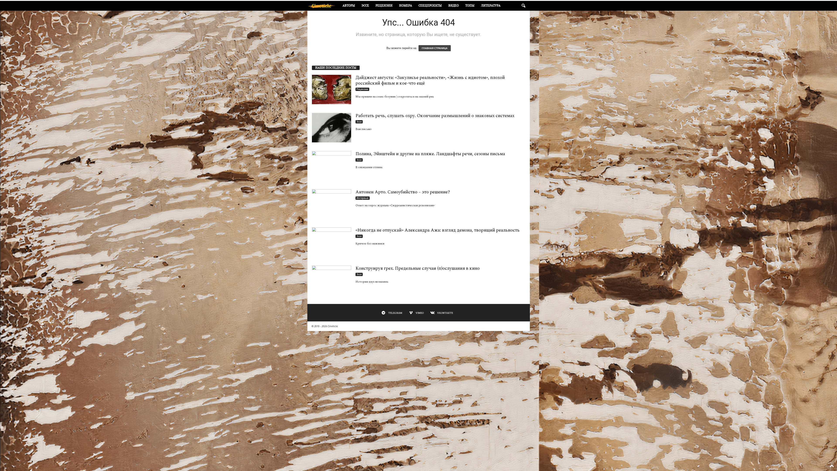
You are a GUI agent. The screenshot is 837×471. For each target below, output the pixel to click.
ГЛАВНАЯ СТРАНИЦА (434, 48)
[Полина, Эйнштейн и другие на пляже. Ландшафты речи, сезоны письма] (331, 166)
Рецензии (384, 5)
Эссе (365, 5)
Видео (453, 5)
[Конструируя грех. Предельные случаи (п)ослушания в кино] (331, 280)
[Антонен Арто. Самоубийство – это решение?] (331, 204)
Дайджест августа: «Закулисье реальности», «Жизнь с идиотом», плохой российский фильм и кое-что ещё (430, 80)
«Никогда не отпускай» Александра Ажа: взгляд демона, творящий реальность (438, 230)
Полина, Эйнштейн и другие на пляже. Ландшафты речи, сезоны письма (430, 153)
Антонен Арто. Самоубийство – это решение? (403, 192)
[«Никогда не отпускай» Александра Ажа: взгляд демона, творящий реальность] (331, 242)
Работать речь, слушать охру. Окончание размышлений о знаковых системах (435, 115)
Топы (470, 5)
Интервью (363, 198)
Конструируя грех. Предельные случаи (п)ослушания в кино (418, 268)
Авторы (349, 5)
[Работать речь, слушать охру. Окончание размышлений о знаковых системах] (331, 127)
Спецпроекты (430, 5)
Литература (490, 5)
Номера (405, 5)
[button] (523, 6)
